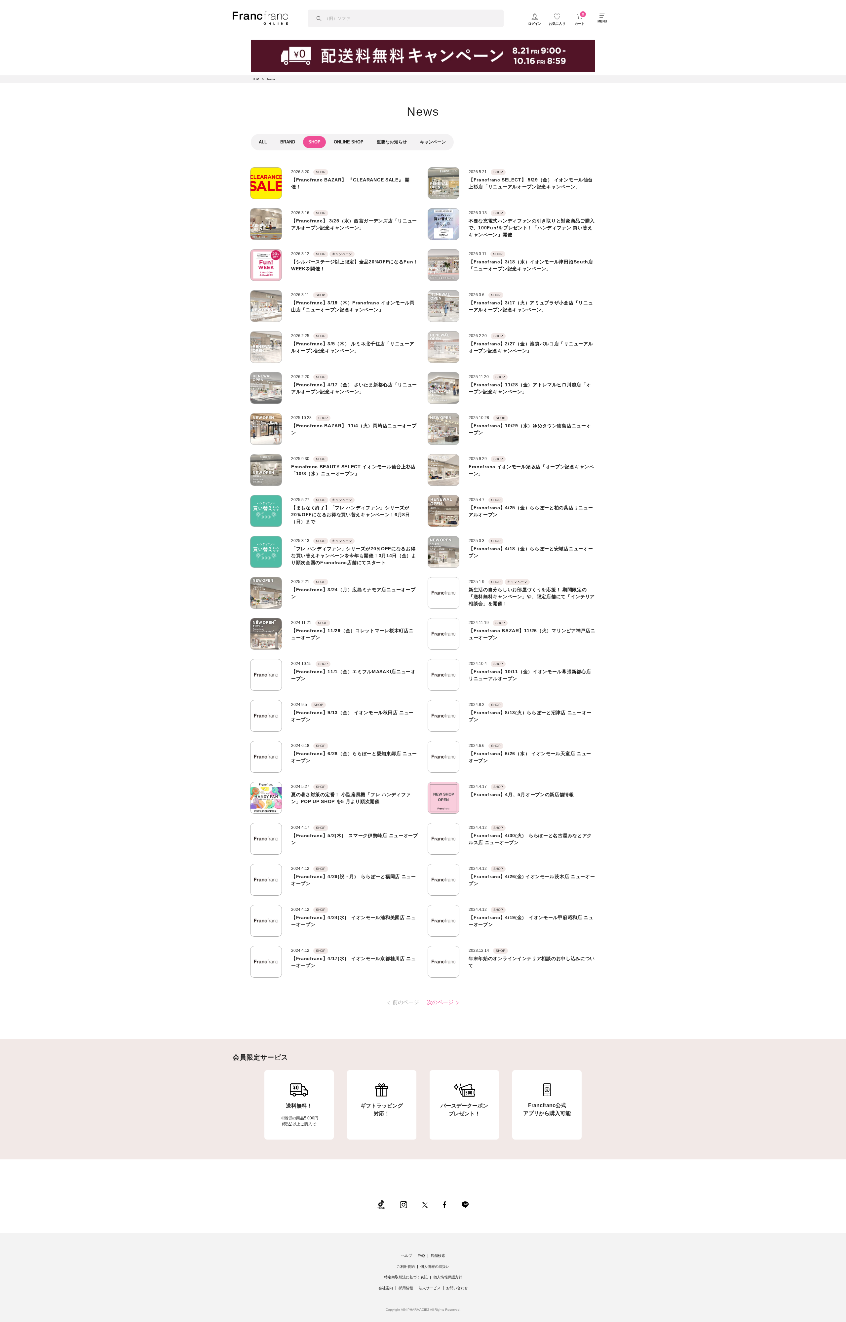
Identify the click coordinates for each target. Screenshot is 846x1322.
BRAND (287, 141)
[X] (425, 1204)
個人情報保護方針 (447, 1277)
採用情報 (406, 1288)
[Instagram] (403, 1204)
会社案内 (385, 1288)
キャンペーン (433, 141)
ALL (263, 141)
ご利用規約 (406, 1266)
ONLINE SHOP (349, 141)
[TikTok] (381, 1204)
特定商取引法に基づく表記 (406, 1277)
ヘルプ (406, 1256)
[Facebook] (444, 1204)
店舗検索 (438, 1256)
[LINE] (465, 1204)
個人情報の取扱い (434, 1266)
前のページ (405, 1002)
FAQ (421, 1256)
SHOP (314, 141)
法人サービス (430, 1288)
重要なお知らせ (392, 141)
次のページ (441, 1002)
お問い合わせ (457, 1288)
